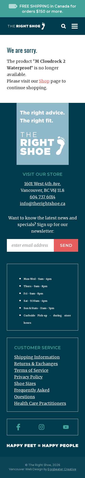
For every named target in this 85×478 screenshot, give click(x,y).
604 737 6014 (42, 197)
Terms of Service (31, 370)
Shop (44, 81)
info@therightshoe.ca (42, 203)
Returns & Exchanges (36, 363)
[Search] (63, 27)
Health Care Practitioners (40, 403)
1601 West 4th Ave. (42, 183)
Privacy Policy (28, 377)
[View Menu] (75, 27)
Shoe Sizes (25, 383)
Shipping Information (37, 357)
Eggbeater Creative (62, 469)
